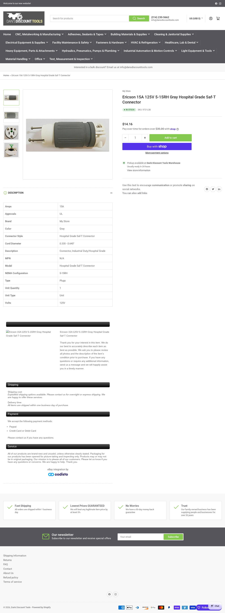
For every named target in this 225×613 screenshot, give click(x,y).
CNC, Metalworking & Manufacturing (38, 34)
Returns (7, 560)
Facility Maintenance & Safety (70, 42)
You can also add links (134, 193)
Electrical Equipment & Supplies (25, 42)
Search (141, 18)
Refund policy (10, 577)
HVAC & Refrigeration (144, 42)
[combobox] (99, 18)
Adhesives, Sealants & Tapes (85, 34)
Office (38, 59)
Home (7, 34)
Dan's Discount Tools (20, 607)
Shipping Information (14, 555)
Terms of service (12, 581)
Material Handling (17, 59)
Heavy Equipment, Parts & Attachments (30, 50)
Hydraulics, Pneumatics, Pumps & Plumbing (89, 50)
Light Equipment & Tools (196, 50)
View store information (138, 170)
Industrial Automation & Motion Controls (149, 50)
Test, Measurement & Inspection (69, 59)
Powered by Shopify (41, 607)
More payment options (157, 152)
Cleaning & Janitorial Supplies (172, 34)
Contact (7, 568)
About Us (8, 573)
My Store (126, 91)
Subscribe (173, 536)
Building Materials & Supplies (129, 34)
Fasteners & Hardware (110, 42)
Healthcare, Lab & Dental (180, 42)
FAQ (5, 564)
